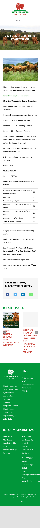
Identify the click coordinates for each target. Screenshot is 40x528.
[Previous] (4, 332)
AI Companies (27, 378)
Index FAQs (7, 436)
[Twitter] (15, 294)
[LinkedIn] (23, 294)
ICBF (24, 381)
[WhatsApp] (31, 294)
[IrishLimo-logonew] (20, 3)
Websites (25, 391)
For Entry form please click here (16, 96)
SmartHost (30, 497)
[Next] (36, 332)
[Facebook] (7, 294)
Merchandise (8, 440)
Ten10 (16, 497)
